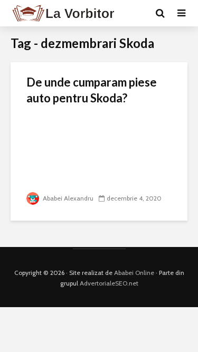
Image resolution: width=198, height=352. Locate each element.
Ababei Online (134, 273)
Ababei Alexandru (67, 198)
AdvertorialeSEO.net (109, 283)
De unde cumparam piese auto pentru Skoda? (91, 90)
